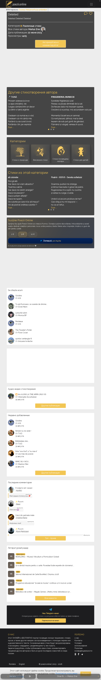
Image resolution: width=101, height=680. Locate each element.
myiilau (19, 491)
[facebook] (79, 654)
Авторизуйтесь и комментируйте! (50, 43)
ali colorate (13, 177)
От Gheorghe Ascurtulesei (25, 397)
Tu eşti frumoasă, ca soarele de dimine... (31, 304)
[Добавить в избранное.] (90, 13)
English (22, 664)
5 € (22, 234)
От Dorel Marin (21, 307)
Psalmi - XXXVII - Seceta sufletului (66, 177)
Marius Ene (34, 29)
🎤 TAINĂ (12, 97)
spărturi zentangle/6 (23, 339)
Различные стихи (32, 26)
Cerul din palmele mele (24, 515)
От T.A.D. (19, 433)
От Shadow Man (21, 464)
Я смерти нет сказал (23, 488)
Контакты (78, 640)
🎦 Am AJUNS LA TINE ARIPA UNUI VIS (30, 394)
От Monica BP (20, 315)
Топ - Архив (50, 538)
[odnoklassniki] (76, 654)
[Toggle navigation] (91, 4)
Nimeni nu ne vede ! (23, 431)
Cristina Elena (21, 518)
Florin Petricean (22, 532)
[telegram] (82, 654)
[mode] (30, 676)
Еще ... (11, 127)
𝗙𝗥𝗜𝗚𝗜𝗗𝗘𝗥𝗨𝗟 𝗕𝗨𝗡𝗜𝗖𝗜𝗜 (62, 97)
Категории (17, 141)
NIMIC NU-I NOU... (22, 462)
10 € (33, 234)
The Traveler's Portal (23, 330)
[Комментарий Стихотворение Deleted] (85, 13)
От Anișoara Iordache (23, 341)
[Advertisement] (50, 68)
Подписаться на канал (50, 620)
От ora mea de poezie (24, 454)
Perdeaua (19, 321)
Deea (18, 504)
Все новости (50, 598)
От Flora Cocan (21, 333)
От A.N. (18, 298)
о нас (77, 638)
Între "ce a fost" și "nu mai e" (26, 451)
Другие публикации (50, 405)
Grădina (18, 296)
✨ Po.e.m (19, 502)
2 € (12, 234)
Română (12, 664)
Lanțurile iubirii (21, 313)
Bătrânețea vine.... (22, 441)
